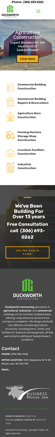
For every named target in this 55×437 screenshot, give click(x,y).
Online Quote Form (27, 252)
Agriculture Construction (27, 34)
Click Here (27, 59)
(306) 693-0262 (19, 354)
